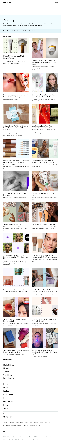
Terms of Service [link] (36, 439)
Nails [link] (23, 30)
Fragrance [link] (40, 30)
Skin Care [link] (14, 30)
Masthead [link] (12, 422)
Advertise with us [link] (16, 425)
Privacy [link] (36, 422)
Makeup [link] (19, 30)
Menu (56, 2)
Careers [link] (26, 422)
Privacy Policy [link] (28, 439)
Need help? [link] (6, 429)
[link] (7, 2)
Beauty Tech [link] (28, 30)
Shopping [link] (7, 375)
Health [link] (6, 368)
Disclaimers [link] (6, 425)
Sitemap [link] (5, 431)
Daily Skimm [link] (8, 365)
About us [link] (5, 422)
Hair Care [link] (34, 30)
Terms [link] (31, 422)
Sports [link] (6, 372)
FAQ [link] (17, 422)
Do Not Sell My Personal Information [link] (32, 425)
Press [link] (21, 422)
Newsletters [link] (8, 378)
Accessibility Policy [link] (45, 422)
